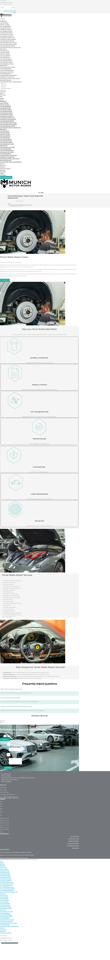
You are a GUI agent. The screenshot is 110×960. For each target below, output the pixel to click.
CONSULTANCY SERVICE (6, 88)
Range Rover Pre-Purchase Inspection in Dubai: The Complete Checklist (17, 855)
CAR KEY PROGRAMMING (7, 70)
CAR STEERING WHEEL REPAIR (8, 42)
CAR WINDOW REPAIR (6, 60)
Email (5, 754)
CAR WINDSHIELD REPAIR (7, 64)
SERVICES (3, 19)
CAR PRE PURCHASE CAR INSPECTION (10, 47)
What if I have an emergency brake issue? (11, 689)
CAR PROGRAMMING (5, 68)
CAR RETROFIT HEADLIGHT (7, 77)
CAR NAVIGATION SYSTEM (7, 72)
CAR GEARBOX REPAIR (6, 31)
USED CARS (3, 86)
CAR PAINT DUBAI (5, 54)
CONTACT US (3, 85)
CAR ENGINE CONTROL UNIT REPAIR (10, 78)
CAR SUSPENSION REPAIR (7, 41)
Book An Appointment (6, 177)
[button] (26, 97)
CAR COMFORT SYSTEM (6, 34)
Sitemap (29, 859)
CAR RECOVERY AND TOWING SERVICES (10, 82)
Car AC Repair (3, 867)
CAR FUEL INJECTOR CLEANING (8, 44)
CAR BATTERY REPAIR (6, 29)
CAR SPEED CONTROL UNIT (7, 37)
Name (5, 744)
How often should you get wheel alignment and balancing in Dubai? (15, 852)
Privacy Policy (34, 859)
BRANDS (3, 18)
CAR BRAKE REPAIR (5, 28)
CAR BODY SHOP (4, 51)
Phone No (6, 749)
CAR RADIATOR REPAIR (6, 33)
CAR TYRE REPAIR (5, 57)
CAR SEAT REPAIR (5, 52)
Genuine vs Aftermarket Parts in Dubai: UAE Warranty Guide (14, 858)
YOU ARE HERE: (19, 201)
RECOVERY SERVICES (5, 80)
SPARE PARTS (3, 65)
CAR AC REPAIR (4, 23)
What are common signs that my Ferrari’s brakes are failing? (16, 706)
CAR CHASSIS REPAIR (5, 59)
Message (6, 758)
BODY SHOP (3, 49)
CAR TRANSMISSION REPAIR (7, 46)
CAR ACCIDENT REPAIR (6, 62)
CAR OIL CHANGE (4, 24)
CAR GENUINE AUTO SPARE (7, 67)
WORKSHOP (3, 21)
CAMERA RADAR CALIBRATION (8, 75)
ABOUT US (3, 83)
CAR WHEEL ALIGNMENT (6, 36)
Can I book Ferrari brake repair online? (11, 697)
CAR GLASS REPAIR (5, 55)
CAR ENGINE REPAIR (5, 26)
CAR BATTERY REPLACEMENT (8, 39)
